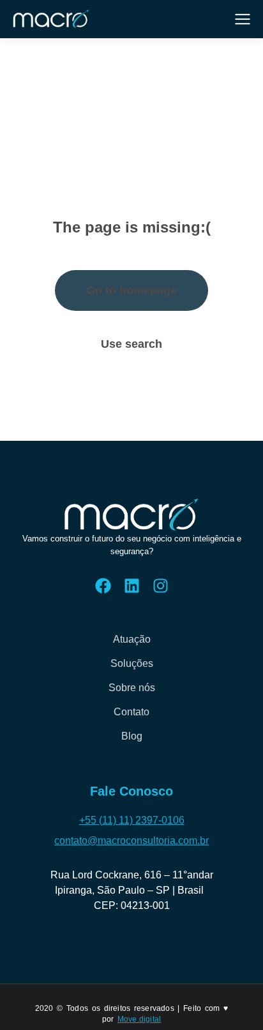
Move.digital (139, 1019)
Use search (131, 344)
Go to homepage (131, 290)
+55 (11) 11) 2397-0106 (131, 820)
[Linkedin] (132, 586)
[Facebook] (103, 586)
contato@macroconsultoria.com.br (131, 840)
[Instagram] (161, 586)
